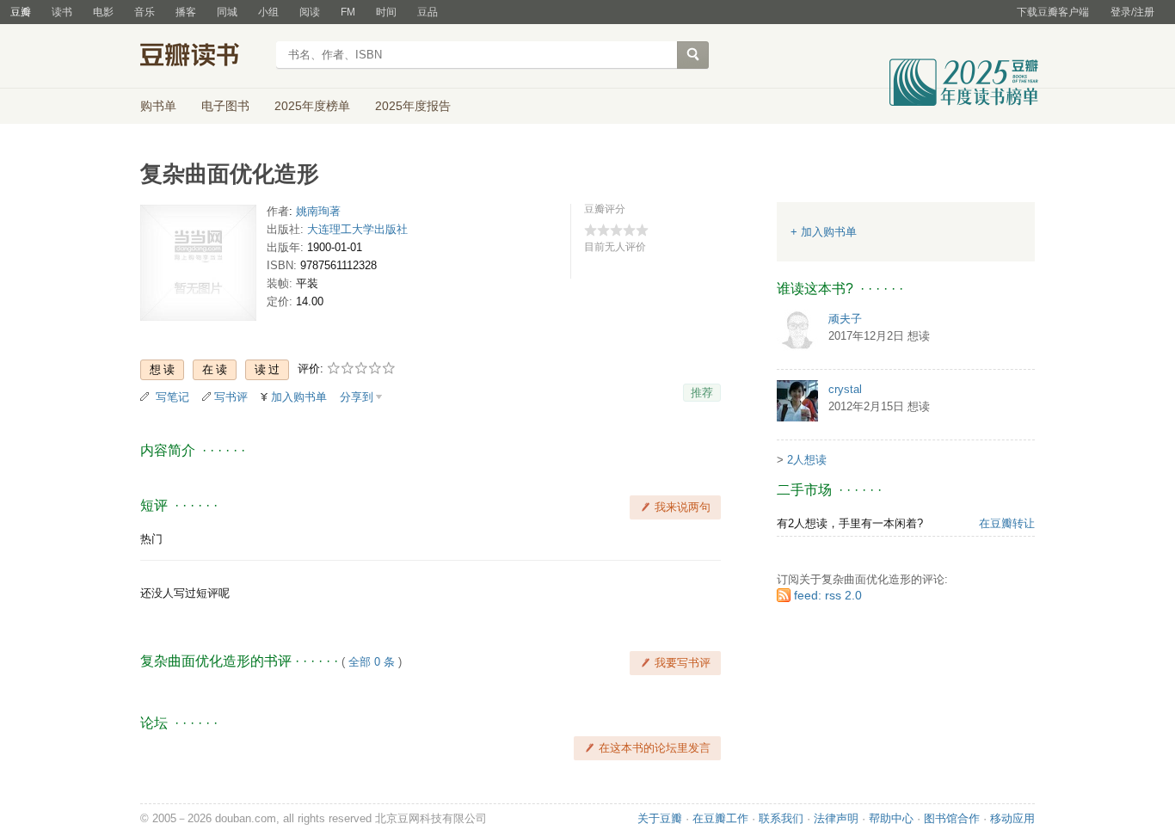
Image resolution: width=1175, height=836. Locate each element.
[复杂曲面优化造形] (198, 266)
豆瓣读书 (202, 57)
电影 (103, 12)
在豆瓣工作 (720, 818)
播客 (185, 12)
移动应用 (1012, 818)
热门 (151, 538)
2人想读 (807, 459)
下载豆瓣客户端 (1053, 12)
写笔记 (172, 396)
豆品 (427, 12)
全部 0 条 (371, 661)
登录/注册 (1132, 12)
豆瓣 (20, 12)
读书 (62, 12)
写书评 (231, 396)
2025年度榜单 (312, 106)
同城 (227, 12)
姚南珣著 (318, 211)
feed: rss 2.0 (828, 595)
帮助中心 (891, 818)
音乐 (144, 12)
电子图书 (225, 106)
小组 (268, 12)
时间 (386, 12)
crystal (845, 389)
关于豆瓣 (659, 818)
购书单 (158, 106)
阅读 (309, 12)
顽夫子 (845, 318)
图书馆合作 (952, 818)
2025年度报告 (413, 106)
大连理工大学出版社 (357, 229)
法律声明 (836, 818)
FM (348, 12)
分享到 (356, 396)
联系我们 (781, 818)
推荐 (702, 392)
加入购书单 (299, 396)
